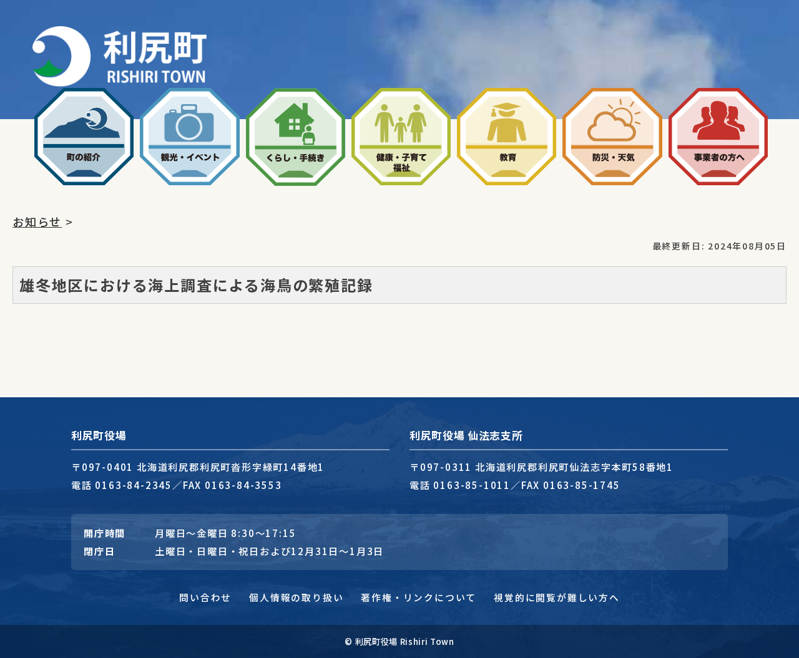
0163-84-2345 (133, 484)
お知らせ (37, 221)
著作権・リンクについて (418, 597)
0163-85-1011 (472, 484)
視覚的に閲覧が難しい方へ (557, 597)
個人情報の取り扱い (296, 597)
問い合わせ (205, 597)
